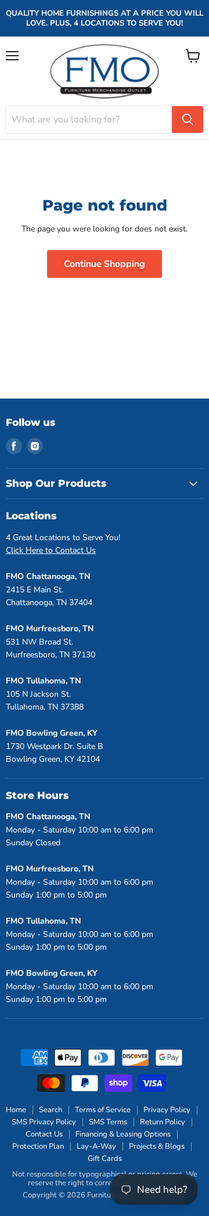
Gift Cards (105, 1158)
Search (50, 1110)
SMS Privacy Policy (44, 1122)
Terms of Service (103, 1110)
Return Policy (162, 1122)
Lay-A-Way (96, 1146)
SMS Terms (108, 1122)
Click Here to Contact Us (51, 550)
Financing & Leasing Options (123, 1134)
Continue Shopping (104, 264)
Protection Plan (38, 1146)
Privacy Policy (166, 1110)
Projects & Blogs (157, 1146)
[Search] (187, 119)
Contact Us (44, 1134)
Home (16, 1110)
